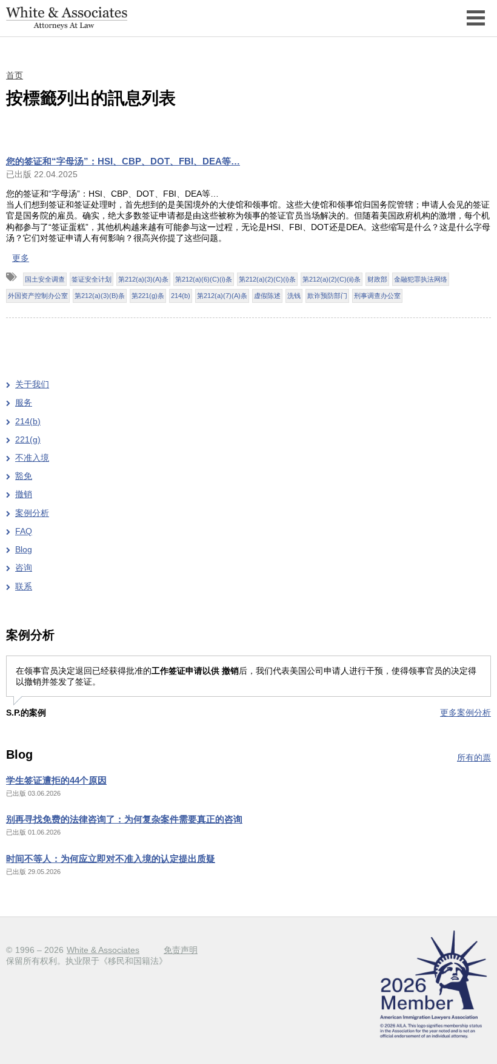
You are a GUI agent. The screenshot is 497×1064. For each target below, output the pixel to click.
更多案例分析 (465, 712)
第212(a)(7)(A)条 (222, 295)
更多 (20, 258)
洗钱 (294, 295)
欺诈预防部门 (327, 295)
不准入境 (32, 458)
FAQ (23, 531)
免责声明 (181, 950)
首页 (14, 75)
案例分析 (32, 513)
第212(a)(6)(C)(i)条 (203, 279)
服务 (23, 402)
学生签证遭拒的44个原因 (56, 780)
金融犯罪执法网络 (420, 279)
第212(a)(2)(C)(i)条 (267, 279)
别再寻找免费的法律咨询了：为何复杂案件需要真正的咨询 (124, 819)
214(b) (180, 295)
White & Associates (103, 950)
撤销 (23, 494)
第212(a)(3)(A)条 (143, 279)
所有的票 (474, 757)
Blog (23, 549)
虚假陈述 (267, 295)
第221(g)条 (148, 295)
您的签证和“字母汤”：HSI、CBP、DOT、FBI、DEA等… (123, 161)
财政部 (377, 279)
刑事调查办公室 (377, 295)
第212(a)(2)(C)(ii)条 (331, 279)
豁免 (23, 476)
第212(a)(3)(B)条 (100, 295)
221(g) (28, 439)
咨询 (23, 567)
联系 (23, 586)
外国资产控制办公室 (38, 295)
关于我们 (32, 384)
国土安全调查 (45, 279)
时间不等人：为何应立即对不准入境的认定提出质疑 (110, 858)
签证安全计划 (92, 279)
